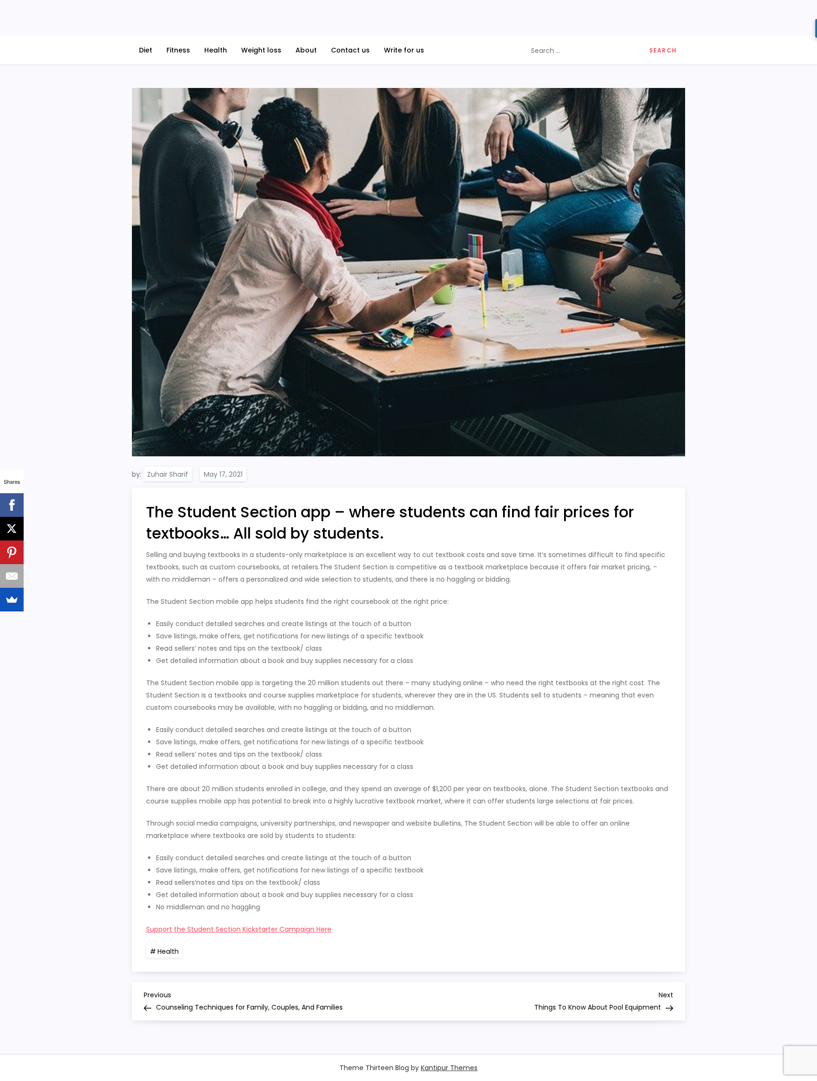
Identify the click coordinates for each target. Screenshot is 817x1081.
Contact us (350, 50)
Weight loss (261, 50)
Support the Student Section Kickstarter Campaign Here (238, 929)
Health (215, 50)
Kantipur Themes (449, 1067)
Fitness (178, 50)
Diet (145, 50)
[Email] (12, 576)
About (306, 50)
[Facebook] (12, 505)
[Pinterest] (12, 552)
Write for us (404, 50)
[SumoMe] (12, 599)
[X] (12, 528)
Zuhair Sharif (167, 474)
